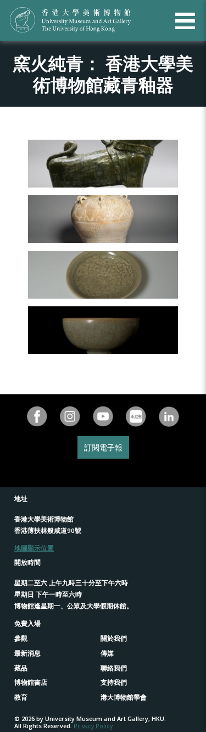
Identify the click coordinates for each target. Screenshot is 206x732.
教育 (20, 697)
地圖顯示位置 (34, 548)
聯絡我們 (114, 668)
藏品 (20, 668)
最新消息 (27, 653)
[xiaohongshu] (136, 416)
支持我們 (114, 682)
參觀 (20, 638)
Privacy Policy (93, 726)
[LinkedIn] (169, 416)
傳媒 (107, 653)
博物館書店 (30, 682)
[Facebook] (37, 416)
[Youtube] (103, 416)
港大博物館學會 (124, 697)
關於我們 (114, 638)
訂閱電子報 (103, 447)
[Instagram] (70, 416)
